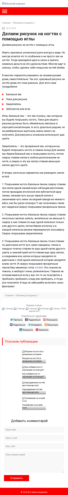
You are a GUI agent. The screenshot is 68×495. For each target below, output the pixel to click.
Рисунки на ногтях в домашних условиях (32, 359)
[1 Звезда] (8, 308)
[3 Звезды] (32, 308)
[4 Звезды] (44, 308)
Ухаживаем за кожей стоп (32, 406)
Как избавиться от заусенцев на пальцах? (33, 375)
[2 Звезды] (20, 308)
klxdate (39, 267)
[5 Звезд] (55, 308)
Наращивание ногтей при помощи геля (32, 390)
